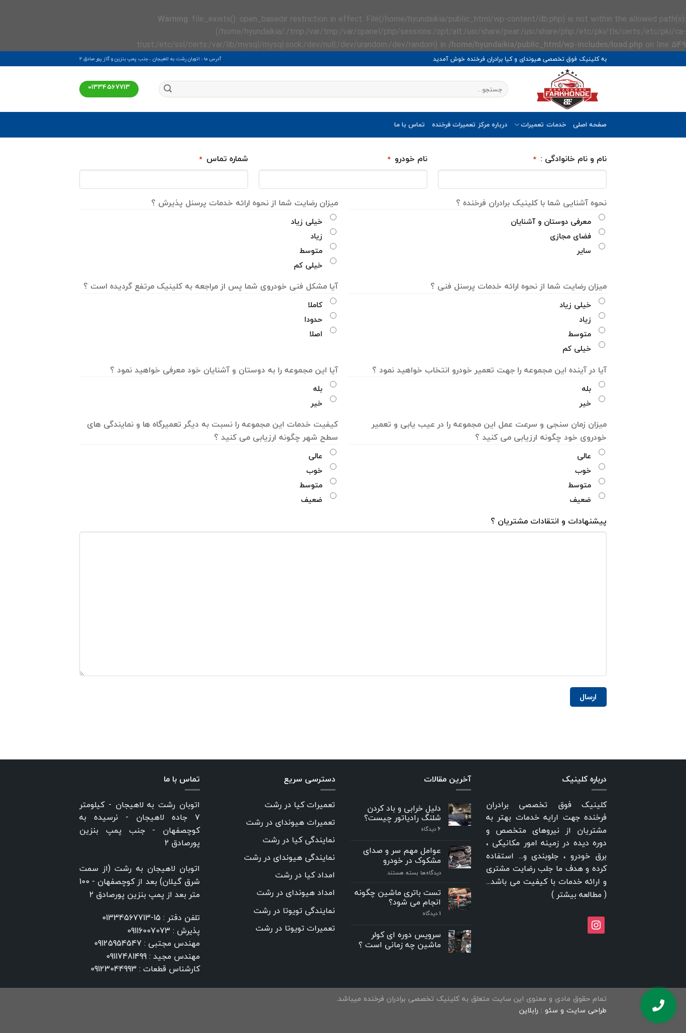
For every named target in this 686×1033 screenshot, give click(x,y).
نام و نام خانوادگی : (570, 159)
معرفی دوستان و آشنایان (551, 221)
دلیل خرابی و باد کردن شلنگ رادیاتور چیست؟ (402, 813)
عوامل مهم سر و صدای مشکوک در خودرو (402, 855)
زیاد (316, 236)
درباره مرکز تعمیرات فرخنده (469, 124)
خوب (583, 470)
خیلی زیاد (306, 221)
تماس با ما (409, 124)
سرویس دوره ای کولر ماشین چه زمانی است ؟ (400, 939)
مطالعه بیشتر (579, 894)
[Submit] (167, 89)
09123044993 (113, 969)
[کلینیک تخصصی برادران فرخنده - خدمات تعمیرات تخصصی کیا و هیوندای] (565, 89)
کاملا (315, 305)
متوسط (310, 250)
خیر (585, 403)
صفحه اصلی (590, 124)
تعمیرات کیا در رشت (300, 805)
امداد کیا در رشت (305, 875)
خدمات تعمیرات (543, 124)
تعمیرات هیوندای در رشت (290, 822)
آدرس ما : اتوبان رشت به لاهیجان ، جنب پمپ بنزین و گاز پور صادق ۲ (150, 59)
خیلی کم (308, 265)
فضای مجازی (570, 236)
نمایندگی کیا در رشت (299, 840)
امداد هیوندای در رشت (296, 892)
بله (586, 388)
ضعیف (580, 499)
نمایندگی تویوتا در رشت (294, 910)
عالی (584, 456)
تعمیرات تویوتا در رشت (295, 928)
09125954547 (118, 943)
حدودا (313, 319)
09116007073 (148, 931)
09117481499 (126, 956)
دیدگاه (431, 829)
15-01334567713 (131, 918)
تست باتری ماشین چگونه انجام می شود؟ (398, 897)
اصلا (315, 334)
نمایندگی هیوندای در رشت (289, 857)
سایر (584, 250)
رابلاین (530, 1010)
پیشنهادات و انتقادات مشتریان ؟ (549, 521)
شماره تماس (223, 159)
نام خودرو (407, 159)
